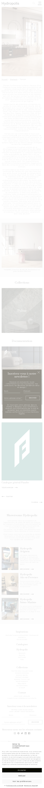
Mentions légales (30, 785)
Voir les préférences (22, 781)
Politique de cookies (14, 785)
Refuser (22, 776)
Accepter (22, 770)
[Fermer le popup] (38, 372)
